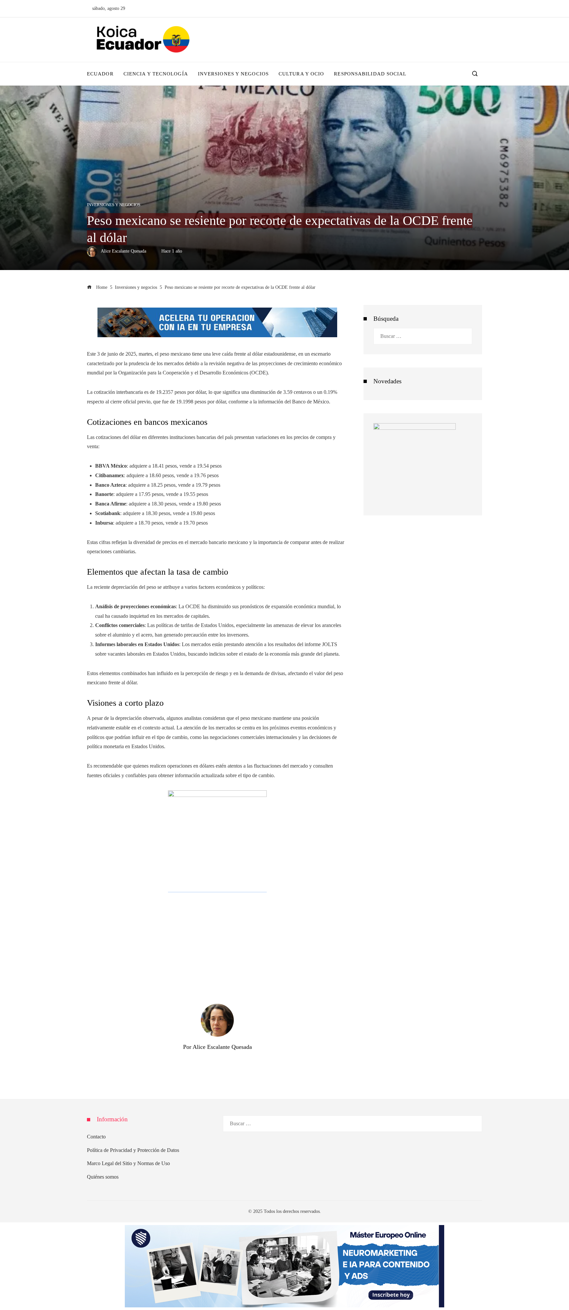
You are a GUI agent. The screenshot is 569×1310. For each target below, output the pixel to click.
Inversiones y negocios (113, 205)
